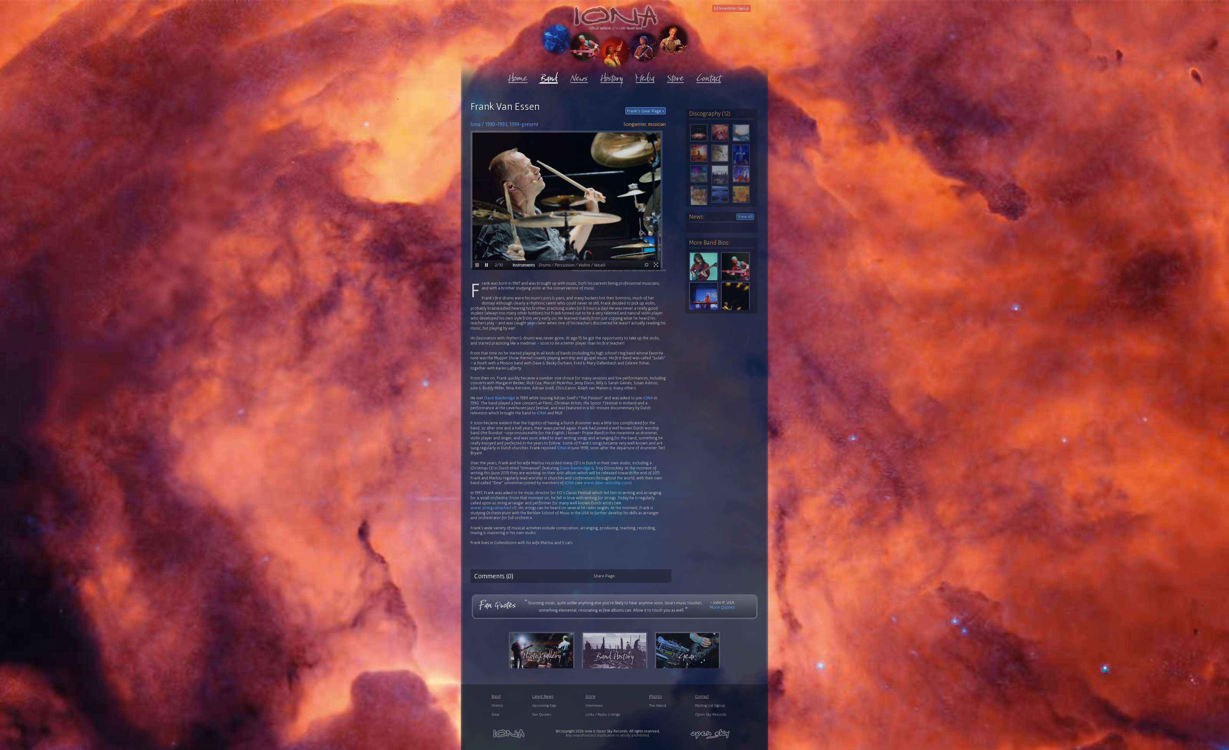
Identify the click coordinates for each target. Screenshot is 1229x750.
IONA (648, 397)
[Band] (549, 77)
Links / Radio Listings (602, 714)
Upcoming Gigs (544, 705)
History (497, 705)
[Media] (645, 76)
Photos (655, 696)
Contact (702, 696)
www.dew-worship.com (606, 482)
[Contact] (708, 76)
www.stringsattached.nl (492, 507)
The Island (657, 705)
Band (496, 696)
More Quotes (722, 607)
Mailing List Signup (710, 705)
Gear (496, 714)
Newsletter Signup (733, 8)
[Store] (675, 76)
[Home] (517, 76)
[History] (611, 76)
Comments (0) (493, 576)
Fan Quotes (541, 714)
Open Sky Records (710, 714)
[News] (579, 76)
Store (590, 696)
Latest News (542, 696)
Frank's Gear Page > (645, 110)
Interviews (594, 705)
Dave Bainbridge (499, 397)
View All (745, 216)
